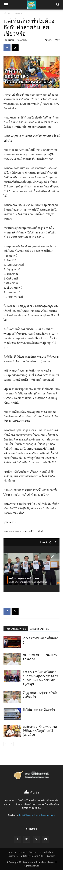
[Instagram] (26, 839)
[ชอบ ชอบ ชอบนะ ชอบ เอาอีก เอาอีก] (12, 659)
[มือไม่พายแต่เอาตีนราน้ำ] (12, 714)
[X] (15, 47)
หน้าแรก (7, 13)
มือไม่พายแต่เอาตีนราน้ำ (39, 709)
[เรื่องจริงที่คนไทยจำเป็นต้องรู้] (12, 642)
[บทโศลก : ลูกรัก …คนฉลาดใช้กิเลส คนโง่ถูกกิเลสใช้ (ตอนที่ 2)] (12, 731)
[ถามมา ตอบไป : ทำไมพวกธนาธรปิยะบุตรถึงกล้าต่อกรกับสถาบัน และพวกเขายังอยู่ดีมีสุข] (12, 676)
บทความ (19, 13)
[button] (58, 5)
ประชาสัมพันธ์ (46, 852)
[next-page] (11, 744)
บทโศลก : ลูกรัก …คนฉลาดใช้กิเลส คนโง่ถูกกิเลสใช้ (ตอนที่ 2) (40, 731)
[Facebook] (7, 47)
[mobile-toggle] (6, 5)
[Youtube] (45, 839)
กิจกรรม (33, 852)
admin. (11, 39)
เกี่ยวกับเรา (13, 855)
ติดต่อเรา (51, 855)
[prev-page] (6, 744)
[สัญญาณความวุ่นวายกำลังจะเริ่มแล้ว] (12, 697)
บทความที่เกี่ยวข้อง (16, 629)
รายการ (22, 852)
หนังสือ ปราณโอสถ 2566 (32, 855)
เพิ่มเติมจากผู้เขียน (39, 629)
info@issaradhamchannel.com (37, 815)
